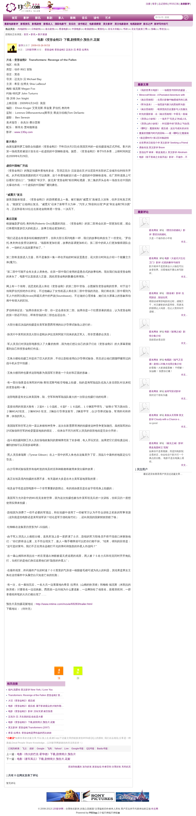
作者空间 (106, 766)
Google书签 (77, 748)
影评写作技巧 (161, 24)
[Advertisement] (68, 638)
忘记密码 (163, 3)
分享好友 (116, 766)
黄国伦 (102, 29)
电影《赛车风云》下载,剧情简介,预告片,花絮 (43, 758)
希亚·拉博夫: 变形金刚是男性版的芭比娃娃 (29, 733)
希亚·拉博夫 (83, 49)
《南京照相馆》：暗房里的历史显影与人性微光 (163, 109)
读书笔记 (82, 24)
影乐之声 (148, 24)
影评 (26, 17)
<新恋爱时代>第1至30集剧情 (154, 138)
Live (66, 748)
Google (40, 748)
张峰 (155, 29)
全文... (184, 241)
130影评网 (57, 808)
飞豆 (24, 748)
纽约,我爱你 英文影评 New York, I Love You (30, 689)
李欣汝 (164, 29)
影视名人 (48, 24)
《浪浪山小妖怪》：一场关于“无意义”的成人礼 (163, 118)
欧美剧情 (91, 29)
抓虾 (31, 748)
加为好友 (87, 766)
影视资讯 (25, 24)
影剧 (49, 17)
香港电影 (65, 29)
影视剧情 (36, 24)
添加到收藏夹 (75, 766)
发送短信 (96, 766)
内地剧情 (24, 29)
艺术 (108, 17)
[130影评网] (37, 6)
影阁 (73, 17)
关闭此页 (126, 766)
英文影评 (107, 24)
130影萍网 (30, 49)
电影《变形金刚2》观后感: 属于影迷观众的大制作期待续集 (38, 706)
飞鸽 (49, 748)
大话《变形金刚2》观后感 (21, 700)
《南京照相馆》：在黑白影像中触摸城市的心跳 (163, 99)
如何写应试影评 (173, 391)
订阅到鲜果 (14, 748)
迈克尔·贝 (71, 49)
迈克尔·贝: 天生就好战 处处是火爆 (25, 716)
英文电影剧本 (121, 24)
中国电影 (78, 29)
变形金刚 (49, 49)
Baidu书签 (102, 748)
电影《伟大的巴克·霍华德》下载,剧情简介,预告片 (46, 754)
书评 (127, 29)
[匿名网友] (144, 226)
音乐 (84, 17)
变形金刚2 (60, 49)
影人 (61, 17)
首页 (14, 17)
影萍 (21, 45)
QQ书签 (90, 748)
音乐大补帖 (115, 29)
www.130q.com (23, 132)
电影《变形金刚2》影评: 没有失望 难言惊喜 (30, 711)
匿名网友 (153, 230)
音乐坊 (72, 24)
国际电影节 (60, 24)
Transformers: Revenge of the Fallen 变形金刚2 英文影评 (37, 695)
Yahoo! (58, 748)
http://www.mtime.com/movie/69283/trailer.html (64, 603)
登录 (154, 3)
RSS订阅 (174, 3)
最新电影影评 (11, 24)
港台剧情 (51, 29)
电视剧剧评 (136, 24)
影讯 (38, 17)
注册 (148, 3)
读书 (96, 17)
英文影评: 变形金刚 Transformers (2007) (29, 727)
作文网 (154, 808)
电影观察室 (95, 24)
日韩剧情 (38, 29)
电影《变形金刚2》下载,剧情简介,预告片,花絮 (31, 722)
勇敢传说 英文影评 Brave (152, 147)
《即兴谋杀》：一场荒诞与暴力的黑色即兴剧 (162, 104)
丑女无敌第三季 (140, 29)
